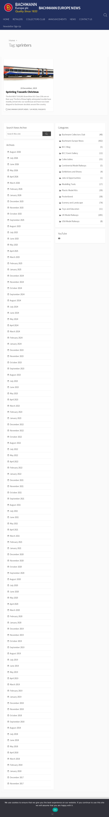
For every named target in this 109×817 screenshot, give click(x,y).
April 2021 (14, 529)
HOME (6, 19)
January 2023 (15, 418)
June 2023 (14, 387)
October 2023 (16, 362)
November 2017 (17, 783)
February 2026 (16, 189)
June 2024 (14, 312)
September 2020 (17, 573)
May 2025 (14, 244)
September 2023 (17, 368)
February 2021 (16, 542)
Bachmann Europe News (18, 109)
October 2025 (16, 213)
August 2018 (15, 727)
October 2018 (16, 715)
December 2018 (17, 703)
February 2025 (16, 263)
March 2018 (15, 758)
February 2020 (16, 616)
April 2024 (14, 325)
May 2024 (14, 319)
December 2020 (17, 554)
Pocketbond (82, 196)
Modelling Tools (82, 184)
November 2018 (17, 709)
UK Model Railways (38, 109)
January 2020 (15, 622)
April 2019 (14, 678)
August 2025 (15, 226)
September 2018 (17, 721)
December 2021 (17, 480)
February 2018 (16, 765)
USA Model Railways (82, 221)
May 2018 (14, 746)
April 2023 (14, 399)
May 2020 (14, 597)
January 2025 (15, 269)
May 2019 (14, 672)
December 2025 (17, 201)
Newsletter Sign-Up (12, 26)
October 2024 (16, 288)
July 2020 (14, 585)
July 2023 (14, 381)
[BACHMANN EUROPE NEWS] (20, 8)
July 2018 (14, 734)
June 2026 (14, 164)
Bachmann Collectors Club (82, 134)
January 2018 (15, 771)
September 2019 (17, 647)
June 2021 (14, 517)
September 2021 (17, 498)
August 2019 (15, 653)
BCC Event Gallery (82, 153)
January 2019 (15, 696)
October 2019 (16, 641)
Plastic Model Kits (82, 190)
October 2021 (16, 492)
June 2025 (14, 238)
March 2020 (15, 610)
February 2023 (16, 412)
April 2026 (14, 176)
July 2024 (14, 306)
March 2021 (15, 536)
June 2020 (14, 591)
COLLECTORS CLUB (35, 19)
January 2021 (15, 548)
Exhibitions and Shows (82, 171)
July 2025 (14, 232)
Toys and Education (82, 209)
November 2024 (17, 282)
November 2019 (17, 635)
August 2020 (15, 579)
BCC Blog (82, 147)
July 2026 (14, 158)
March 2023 (15, 405)
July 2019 (14, 659)
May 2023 (14, 393)
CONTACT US (85, 19)
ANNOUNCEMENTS (57, 19)
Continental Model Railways (82, 165)
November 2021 (17, 486)
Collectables (82, 159)
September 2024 (17, 294)
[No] (52, 814)
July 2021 (14, 511)
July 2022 (14, 449)
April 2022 (14, 461)
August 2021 (15, 505)
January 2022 (15, 474)
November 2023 (17, 356)
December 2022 (17, 424)
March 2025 (15, 257)
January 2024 (15, 343)
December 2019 (17, 628)
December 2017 (17, 777)
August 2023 (15, 374)
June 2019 (14, 665)
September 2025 (17, 220)
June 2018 (14, 740)
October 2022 (16, 436)
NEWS (73, 19)
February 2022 (16, 467)
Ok (55, 810)
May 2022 (14, 455)
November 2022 (17, 430)
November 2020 (17, 560)
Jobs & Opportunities (82, 178)
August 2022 (15, 443)
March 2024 (15, 331)
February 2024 (16, 337)
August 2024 (15, 300)
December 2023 (17, 350)
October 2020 (16, 566)
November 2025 (17, 207)
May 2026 (14, 170)
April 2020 (14, 604)
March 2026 (15, 183)
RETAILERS (18, 19)
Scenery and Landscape (82, 202)
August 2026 (15, 152)
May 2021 (14, 523)
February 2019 (16, 690)
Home (12, 40)
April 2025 (14, 251)
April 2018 (14, 752)
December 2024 (17, 275)
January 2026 (15, 195)
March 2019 (15, 684)
